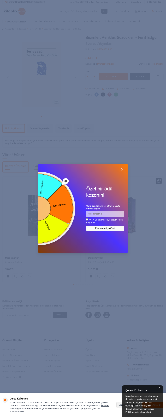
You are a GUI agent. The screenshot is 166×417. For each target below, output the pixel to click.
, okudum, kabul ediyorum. (104, 221)
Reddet (105, 405)
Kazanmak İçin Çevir (105, 228)
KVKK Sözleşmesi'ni (98, 219)
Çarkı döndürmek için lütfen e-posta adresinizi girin (103, 207)
